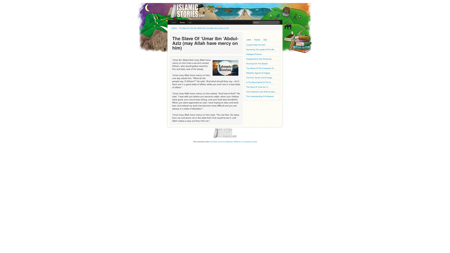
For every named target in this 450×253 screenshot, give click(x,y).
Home (174, 22)
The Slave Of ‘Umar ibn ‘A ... (258, 87)
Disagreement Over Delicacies (259, 59)
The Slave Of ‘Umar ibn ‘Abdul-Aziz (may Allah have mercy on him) (204, 28)
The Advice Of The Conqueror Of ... (260, 68)
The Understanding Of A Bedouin (260, 96)
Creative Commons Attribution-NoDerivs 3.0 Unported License (234, 141)
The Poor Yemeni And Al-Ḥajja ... (260, 77)
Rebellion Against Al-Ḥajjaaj (258, 73)
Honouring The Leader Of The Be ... (261, 49)
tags (190, 22)
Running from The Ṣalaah (257, 63)
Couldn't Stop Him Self (255, 44)
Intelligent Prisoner (254, 54)
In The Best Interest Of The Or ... (259, 82)
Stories (182, 22)
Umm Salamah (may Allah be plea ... (261, 91)
